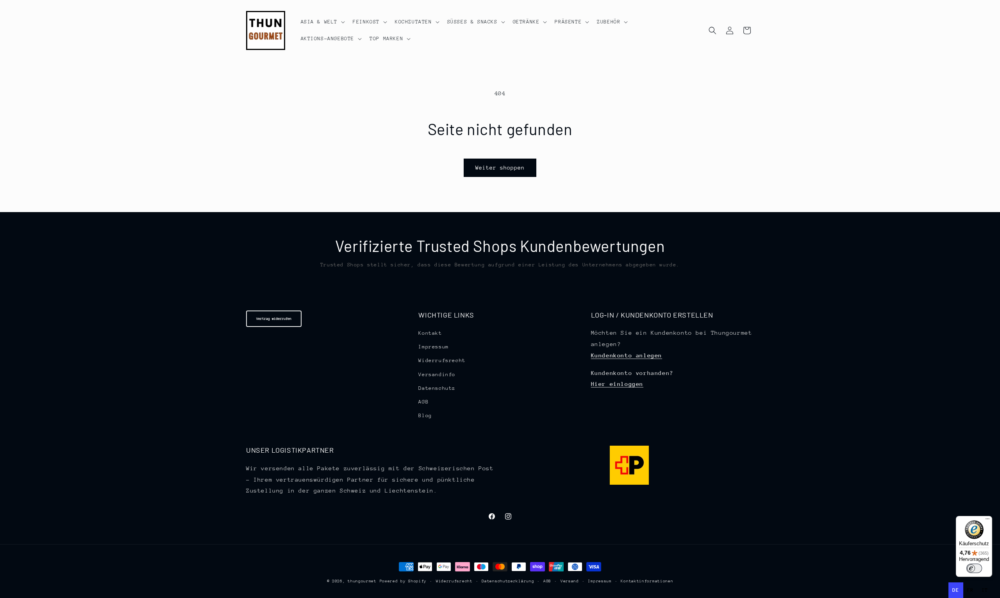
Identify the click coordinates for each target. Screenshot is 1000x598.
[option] (970, 590)
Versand (570, 581)
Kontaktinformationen (647, 581)
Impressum (433, 347)
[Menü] (987, 520)
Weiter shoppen (500, 167)
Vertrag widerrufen (273, 318)
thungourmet (362, 581)
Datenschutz (436, 388)
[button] (322, 22)
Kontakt (430, 333)
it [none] (985, 590)
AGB (423, 402)
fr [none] (970, 590)
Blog (425, 415)
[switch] (974, 568)
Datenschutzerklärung (508, 581)
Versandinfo (436, 374)
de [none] (955, 590)
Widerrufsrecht (441, 360)
